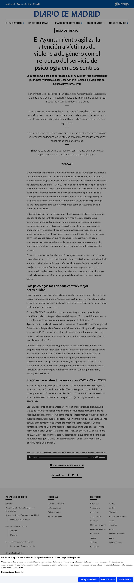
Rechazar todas (108, 579)
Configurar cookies (88, 579)
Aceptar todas (124, 579)
